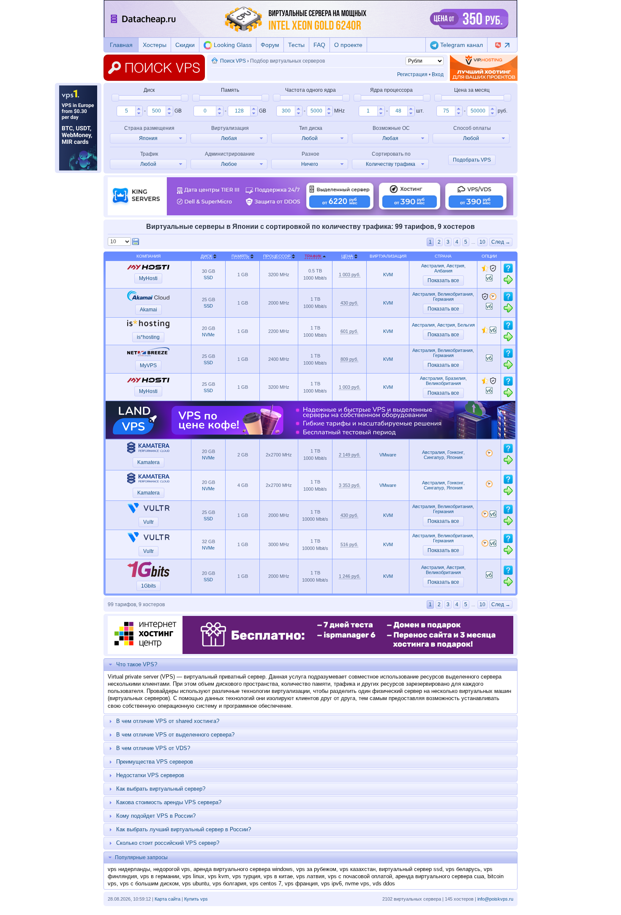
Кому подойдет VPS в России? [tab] (156, 816)
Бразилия (455, 378)
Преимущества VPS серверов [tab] (154, 761)
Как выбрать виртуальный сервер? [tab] (160, 789)
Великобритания (455, 294)
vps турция (246, 876)
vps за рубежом (316, 869)
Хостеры (154, 44)
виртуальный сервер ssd (410, 869)
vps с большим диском (149, 883)
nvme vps (357, 883)
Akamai (148, 310)
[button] (138, 108)
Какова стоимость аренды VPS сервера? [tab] (168, 802)
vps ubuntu (195, 883)
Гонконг (455, 452)
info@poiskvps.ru (495, 898)
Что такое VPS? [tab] (136, 664)
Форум (270, 44)
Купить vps (196, 898)
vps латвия (310, 876)
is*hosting (148, 337)
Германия (443, 299)
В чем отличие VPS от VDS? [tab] (153, 748)
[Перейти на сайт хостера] (508, 283)
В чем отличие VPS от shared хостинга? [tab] (167, 721)
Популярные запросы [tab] (141, 857)
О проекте (348, 44)
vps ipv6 (331, 883)
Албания (443, 270)
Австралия (432, 265)
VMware (387, 454)
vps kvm (218, 876)
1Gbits (148, 586)
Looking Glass (232, 44)
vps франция (301, 883)
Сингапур (434, 457)
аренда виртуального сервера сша (439, 876)
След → (500, 242)
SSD (208, 277)
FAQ (319, 44)
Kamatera (148, 462)
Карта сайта (167, 898)
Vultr (148, 522)
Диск (206, 256)
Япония (455, 457)
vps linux (193, 876)
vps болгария (229, 883)
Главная (121, 44)
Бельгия (466, 324)
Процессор (277, 256)
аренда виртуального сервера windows (243, 869)
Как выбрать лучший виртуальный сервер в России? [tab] (183, 829)
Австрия (455, 265)
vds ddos (384, 883)
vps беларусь (463, 869)
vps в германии (159, 876)
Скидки (185, 44)
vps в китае (278, 876)
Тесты (296, 44)
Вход (438, 74)
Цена (347, 256)
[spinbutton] (126, 111)
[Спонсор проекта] (484, 68)
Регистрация (412, 74)
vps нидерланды (129, 869)
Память (240, 256)
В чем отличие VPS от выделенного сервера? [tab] (175, 734)
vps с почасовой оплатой (360, 876)
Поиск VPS (233, 61)
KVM (388, 274)
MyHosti (148, 278)
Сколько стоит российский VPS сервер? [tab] (167, 843)
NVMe (208, 334)
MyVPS (148, 365)
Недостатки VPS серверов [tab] (150, 775)
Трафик (313, 256)
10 (482, 242)
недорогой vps (171, 869)
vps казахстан (358, 869)
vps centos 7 (265, 883)
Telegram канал (461, 44)
